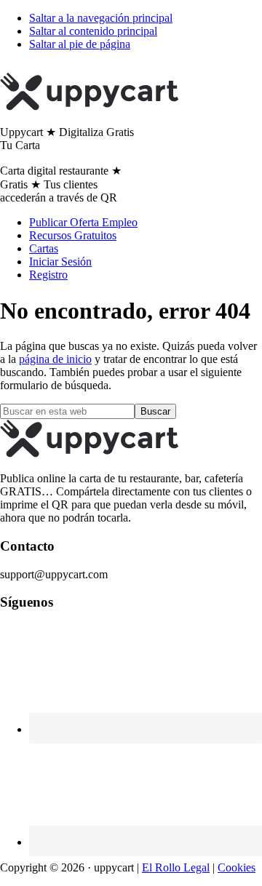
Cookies (236, 867)
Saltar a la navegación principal (100, 18)
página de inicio (55, 359)
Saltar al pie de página (79, 44)
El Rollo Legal (176, 867)
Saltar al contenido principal (93, 31)
